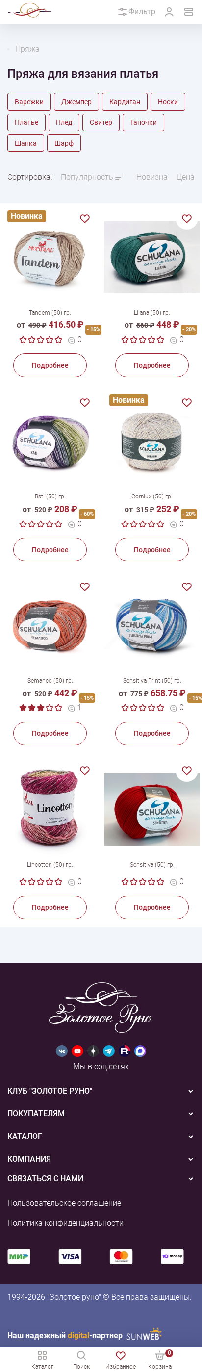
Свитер (101, 122)
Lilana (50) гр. (152, 312)
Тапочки (143, 122)
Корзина (160, 1359)
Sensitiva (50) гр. (152, 864)
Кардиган (124, 102)
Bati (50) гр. (50, 496)
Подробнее (50, 365)
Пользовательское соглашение (64, 1203)
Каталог (42, 1366)
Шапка (26, 143)
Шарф (64, 143)
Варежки (29, 102)
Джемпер (76, 102)
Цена (186, 177)
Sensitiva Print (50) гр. (152, 680)
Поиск (81, 1366)
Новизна (152, 177)
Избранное (120, 1366)
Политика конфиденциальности (65, 1222)
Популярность (87, 177)
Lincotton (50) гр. (50, 864)
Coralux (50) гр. (152, 496)
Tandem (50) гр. (50, 312)
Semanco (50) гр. (50, 680)
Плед (64, 122)
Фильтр (141, 11)
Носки (168, 102)
